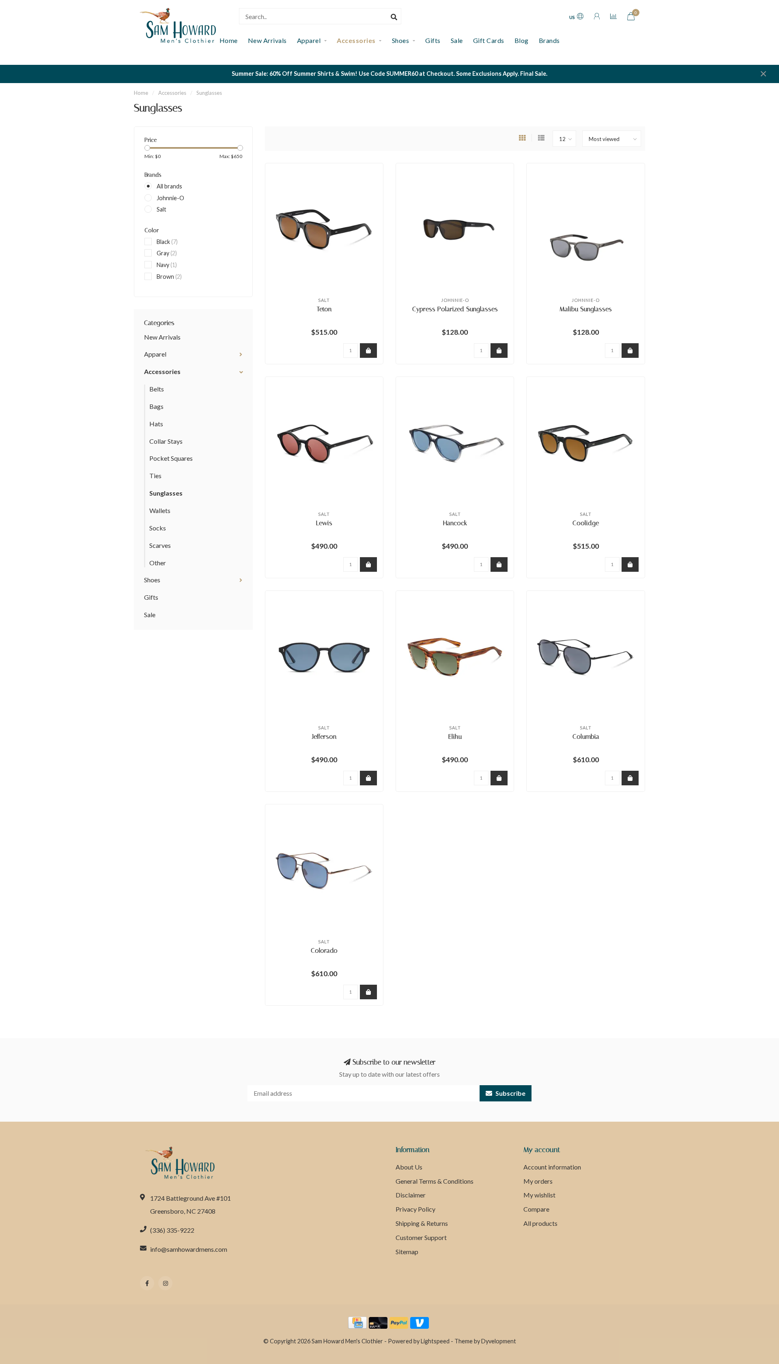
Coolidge (585, 523)
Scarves (160, 545)
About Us (409, 1167)
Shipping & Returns (422, 1223)
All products (540, 1223)
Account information (552, 1167)
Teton (324, 309)
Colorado (324, 950)
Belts (156, 389)
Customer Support (421, 1237)
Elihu (455, 736)
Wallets (159, 510)
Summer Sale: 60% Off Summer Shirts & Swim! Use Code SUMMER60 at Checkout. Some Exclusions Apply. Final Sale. (389, 73)
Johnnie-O (170, 198)
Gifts (433, 40)
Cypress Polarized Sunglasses (455, 309)
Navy (167, 264)
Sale (457, 40)
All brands (169, 186)
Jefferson (324, 736)
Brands (549, 40)
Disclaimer (411, 1195)
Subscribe (509, 1093)
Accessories (356, 40)
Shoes (400, 40)
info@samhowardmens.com (188, 1249)
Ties (155, 475)
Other (157, 563)
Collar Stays (166, 441)
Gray (167, 253)
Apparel (309, 40)
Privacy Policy (415, 1209)
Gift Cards (488, 40)
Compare (536, 1209)
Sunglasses (166, 493)
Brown (169, 276)
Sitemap (407, 1251)
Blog (521, 40)
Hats (156, 424)
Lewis (324, 523)
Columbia (585, 736)
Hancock (455, 523)
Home (141, 93)
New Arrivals (267, 40)
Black (167, 241)
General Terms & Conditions (434, 1181)
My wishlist (539, 1195)
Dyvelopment (498, 1341)
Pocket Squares (171, 458)
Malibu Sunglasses (586, 309)
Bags (156, 406)
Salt (161, 209)
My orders (538, 1181)
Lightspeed (435, 1341)
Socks (157, 528)
